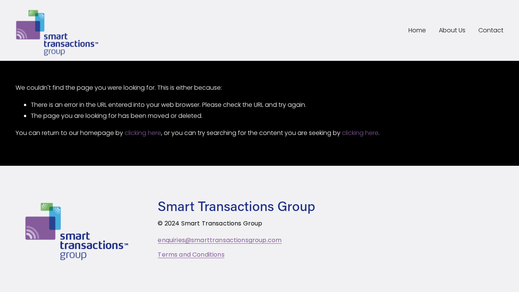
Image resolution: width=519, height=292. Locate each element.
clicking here (143, 133)
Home (417, 30)
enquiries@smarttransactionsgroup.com (220, 240)
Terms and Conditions (191, 255)
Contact (490, 30)
